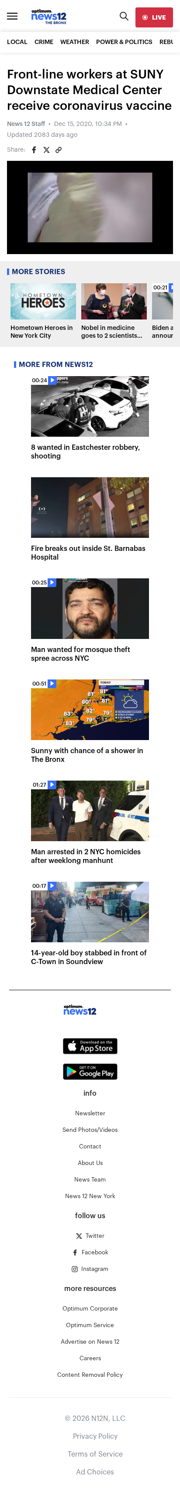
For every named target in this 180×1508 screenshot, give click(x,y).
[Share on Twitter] (46, 149)
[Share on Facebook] (34, 149)
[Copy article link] (58, 149)
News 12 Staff (26, 124)
